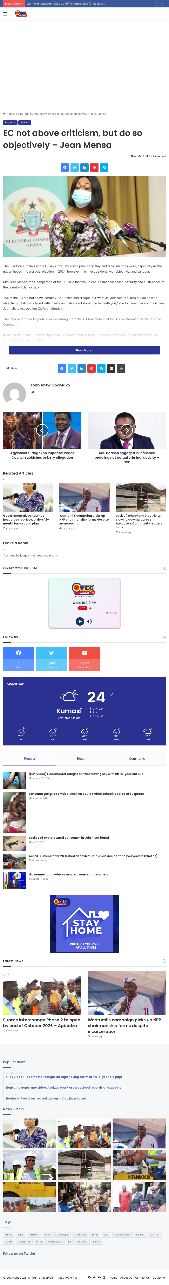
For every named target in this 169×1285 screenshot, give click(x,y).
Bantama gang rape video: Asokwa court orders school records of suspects (86, 794)
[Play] (80, 621)
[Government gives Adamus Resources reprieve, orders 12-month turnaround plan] (28, 497)
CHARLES (62, 1234)
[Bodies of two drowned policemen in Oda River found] (14, 843)
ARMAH (34, 1234)
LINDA (140, 1234)
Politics (24, 122)
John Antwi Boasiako (50, 385)
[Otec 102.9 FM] (34, 13)
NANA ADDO (55, 1241)
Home (10, 113)
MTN (39, 1241)
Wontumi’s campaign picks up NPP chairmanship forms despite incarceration (75, 3)
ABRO (8, 1234)
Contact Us (142, 1277)
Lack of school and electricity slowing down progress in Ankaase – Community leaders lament (139, 521)
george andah (122, 1234)
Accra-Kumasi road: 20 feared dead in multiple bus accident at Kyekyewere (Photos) (93, 856)
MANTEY (154, 1234)
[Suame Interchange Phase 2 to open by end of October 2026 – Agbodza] (42, 993)
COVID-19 (159, 1277)
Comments (137, 759)
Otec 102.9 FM (67, 1277)
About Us (126, 1277)
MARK (9, 1241)
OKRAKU (82, 1241)
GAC (106, 1234)
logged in (26, 555)
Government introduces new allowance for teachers (68, 874)
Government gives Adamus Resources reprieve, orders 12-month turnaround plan (26, 520)
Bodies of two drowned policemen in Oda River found (69, 838)
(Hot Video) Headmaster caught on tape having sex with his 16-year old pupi (86, 774)
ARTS (47, 1234)
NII (69, 1241)
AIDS (21, 1234)
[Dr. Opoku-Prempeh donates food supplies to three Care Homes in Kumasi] (84, 1197)
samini (97, 1241)
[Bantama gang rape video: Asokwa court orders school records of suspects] (14, 812)
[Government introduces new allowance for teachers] (14, 880)
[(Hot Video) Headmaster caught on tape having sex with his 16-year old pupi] (14, 780)
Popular (29, 759)
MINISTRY (24, 1241)
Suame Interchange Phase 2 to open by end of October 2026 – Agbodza (41, 1023)
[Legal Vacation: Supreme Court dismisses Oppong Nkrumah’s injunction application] (139, 1197)
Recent (82, 759)
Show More (83, 350)
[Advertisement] (84, 81)
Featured (22, 113)
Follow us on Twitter (19, 1253)
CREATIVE (80, 1234)
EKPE (95, 1234)
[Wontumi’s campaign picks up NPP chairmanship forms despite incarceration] (84, 497)
